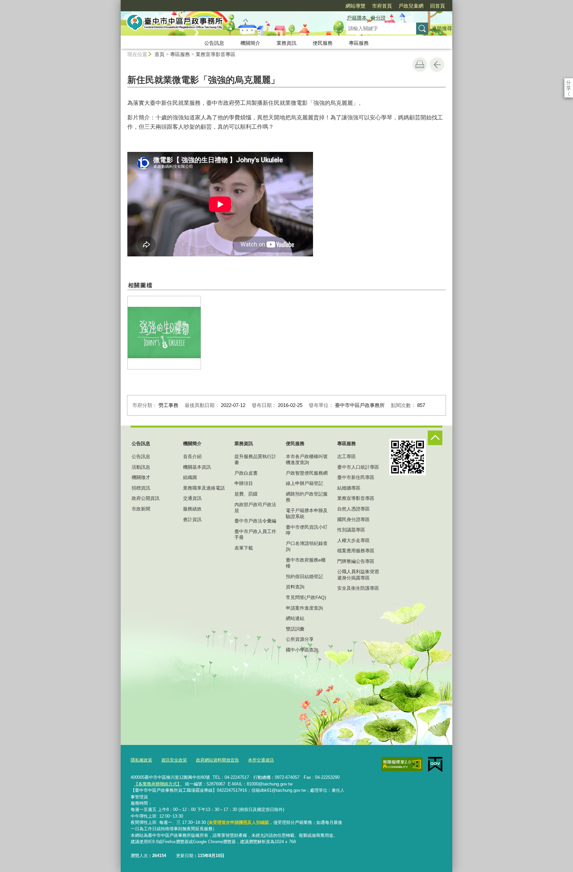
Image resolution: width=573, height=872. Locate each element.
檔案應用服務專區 (355, 550)
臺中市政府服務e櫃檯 (306, 563)
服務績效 (192, 508)
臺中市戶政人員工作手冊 (255, 534)
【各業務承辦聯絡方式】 (157, 783)
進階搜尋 (442, 28)
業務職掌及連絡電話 (204, 488)
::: (118, 3)
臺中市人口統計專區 (358, 467)
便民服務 (323, 43)
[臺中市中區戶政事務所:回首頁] (225, 24)
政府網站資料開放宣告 (217, 760)
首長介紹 (192, 456)
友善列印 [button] (420, 64)
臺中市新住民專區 (355, 477)
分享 (568, 82)
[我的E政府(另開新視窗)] (435, 764)
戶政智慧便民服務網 (307, 473)
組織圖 (190, 477)
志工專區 (346, 456)
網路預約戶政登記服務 (307, 497)
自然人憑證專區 (353, 508)
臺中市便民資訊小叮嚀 (307, 530)
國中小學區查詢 (302, 649)
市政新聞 (141, 508)
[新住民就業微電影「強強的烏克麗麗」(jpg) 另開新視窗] (164, 332)
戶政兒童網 (411, 6)
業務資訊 (286, 43)
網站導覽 (355, 6)
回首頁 (437, 6)
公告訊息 (214, 43)
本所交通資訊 (261, 760)
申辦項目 (243, 483)
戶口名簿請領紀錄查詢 (307, 546)
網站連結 (295, 618)
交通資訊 (192, 498)
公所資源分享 (300, 639)
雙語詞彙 (295, 629)
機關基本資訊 (197, 467)
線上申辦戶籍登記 (304, 483)
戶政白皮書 (246, 473)
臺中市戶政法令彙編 (255, 520)
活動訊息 (141, 467)
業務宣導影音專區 (215, 54)
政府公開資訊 (145, 498)
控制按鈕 (435, 438)
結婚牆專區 (348, 488)
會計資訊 (192, 519)
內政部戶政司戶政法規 (255, 507)
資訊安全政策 (174, 760)
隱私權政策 (141, 760)
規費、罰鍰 (246, 494)
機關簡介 (250, 43)
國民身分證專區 (353, 519)
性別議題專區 (351, 529)
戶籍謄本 (357, 18)
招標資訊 (141, 488)
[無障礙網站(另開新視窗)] (401, 764)
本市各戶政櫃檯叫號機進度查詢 (307, 459)
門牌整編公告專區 (355, 561)
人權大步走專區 (353, 540)
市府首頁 (382, 6)
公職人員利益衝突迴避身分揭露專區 (358, 574)
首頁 (159, 54)
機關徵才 (141, 477)
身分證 (378, 18)
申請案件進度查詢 (304, 608)
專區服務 (359, 43)
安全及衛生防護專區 (358, 588)
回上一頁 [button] (437, 64)
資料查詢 (295, 586)
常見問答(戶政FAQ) (306, 597)
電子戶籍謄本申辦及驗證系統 (307, 513)
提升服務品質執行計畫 (255, 459)
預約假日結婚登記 (304, 576)
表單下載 (243, 548)
